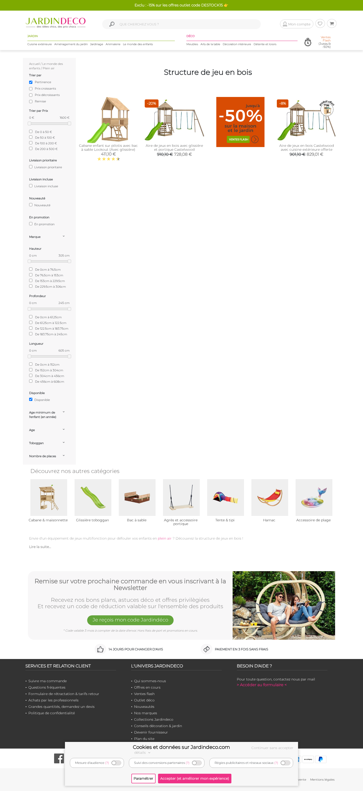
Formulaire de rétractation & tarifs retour (63, 694)
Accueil (34, 64)
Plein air (49, 68)
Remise (40, 101)
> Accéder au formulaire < (262, 684)
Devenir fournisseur (151, 732)
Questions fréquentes (46, 687)
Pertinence (43, 82)
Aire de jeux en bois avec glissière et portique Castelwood (174, 147)
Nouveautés (144, 706)
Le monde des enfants (138, 44)
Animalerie (113, 44)
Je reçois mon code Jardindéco (130, 620)
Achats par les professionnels (53, 700)
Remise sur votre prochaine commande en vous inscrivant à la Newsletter (130, 584)
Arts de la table (210, 44)
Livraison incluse (46, 186)
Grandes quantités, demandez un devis (61, 706)
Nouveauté (42, 205)
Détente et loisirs (265, 44)
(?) (107, 763)
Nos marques (145, 713)
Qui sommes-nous (150, 681)
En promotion (44, 224)
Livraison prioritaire (48, 167)
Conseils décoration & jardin (158, 726)
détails (140, 752)
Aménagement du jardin (71, 44)
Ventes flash (144, 694)
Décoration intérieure (237, 44)
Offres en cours (147, 687)
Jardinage (96, 44)
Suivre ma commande (47, 681)
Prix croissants (45, 88)
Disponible (42, 400)
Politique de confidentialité (51, 713)
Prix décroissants (47, 95)
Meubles (192, 44)
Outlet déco (144, 700)
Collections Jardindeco (153, 719)
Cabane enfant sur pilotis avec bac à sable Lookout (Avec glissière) (108, 147)
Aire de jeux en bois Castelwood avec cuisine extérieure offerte (306, 147)
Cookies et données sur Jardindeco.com (181, 747)
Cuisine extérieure (39, 44)
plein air (165, 538)
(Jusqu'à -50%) (325, 42)
